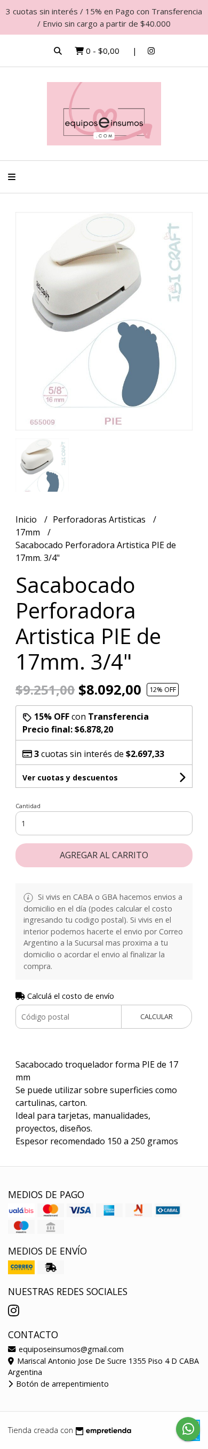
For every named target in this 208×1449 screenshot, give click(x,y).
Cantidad (28, 806)
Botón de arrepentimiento (61, 1384)
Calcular (156, 1016)
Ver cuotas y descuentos (70, 777)
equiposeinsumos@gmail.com (70, 1349)
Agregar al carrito (104, 855)
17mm (28, 532)
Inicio (27, 519)
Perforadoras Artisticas (100, 519)
